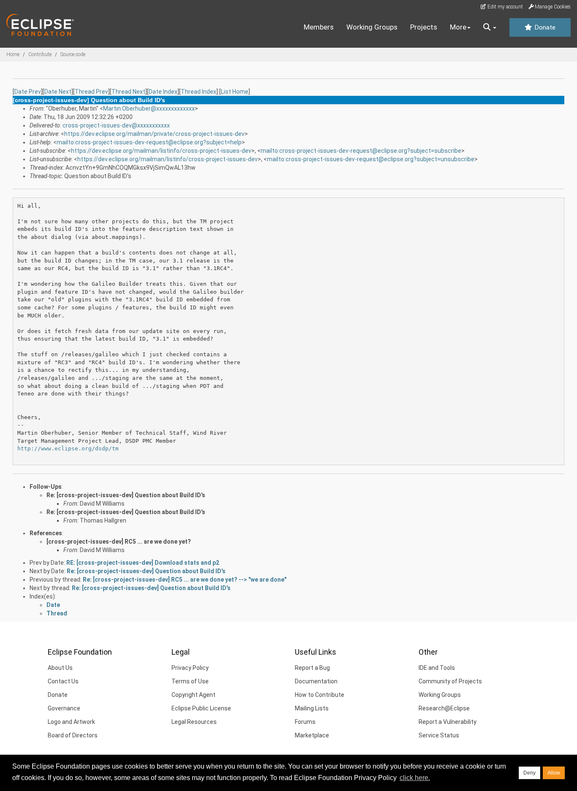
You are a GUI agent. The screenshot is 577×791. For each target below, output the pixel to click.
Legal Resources (194, 721)
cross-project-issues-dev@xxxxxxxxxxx (116, 125)
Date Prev (27, 91)
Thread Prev (91, 91)
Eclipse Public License (201, 708)
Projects (423, 27)
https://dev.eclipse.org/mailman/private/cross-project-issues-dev (154, 133)
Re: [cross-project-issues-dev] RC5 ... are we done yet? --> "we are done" (184, 579)
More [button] (458, 27)
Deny (529, 773)
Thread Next (128, 91)
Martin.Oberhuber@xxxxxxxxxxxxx (149, 108)
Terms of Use (190, 681)
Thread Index (198, 91)
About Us (60, 667)
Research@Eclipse (444, 708)
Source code (72, 54)
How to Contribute (319, 694)
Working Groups (371, 27)
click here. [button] (415, 777)
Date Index (163, 91)
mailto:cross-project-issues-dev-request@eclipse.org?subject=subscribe (361, 150)
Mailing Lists (312, 708)
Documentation (316, 681)
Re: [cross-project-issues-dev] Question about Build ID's (125, 495)
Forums (305, 721)
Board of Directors (73, 735)
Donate (544, 27)
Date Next (57, 91)
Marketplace (312, 735)
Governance (64, 708)
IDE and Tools (437, 667)
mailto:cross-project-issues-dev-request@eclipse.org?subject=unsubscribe (370, 159)
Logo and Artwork (71, 721)
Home (12, 54)
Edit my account (504, 7)
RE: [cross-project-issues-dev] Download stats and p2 (142, 562)
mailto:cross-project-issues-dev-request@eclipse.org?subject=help (149, 142)
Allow (553, 773)
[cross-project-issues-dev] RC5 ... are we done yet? (118, 541)
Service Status (439, 735)
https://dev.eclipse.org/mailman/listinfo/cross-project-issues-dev (161, 150)
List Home (234, 91)
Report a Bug (312, 667)
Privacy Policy (190, 667)
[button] (489, 27)
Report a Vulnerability (447, 721)
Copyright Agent (193, 694)
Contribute (40, 54)
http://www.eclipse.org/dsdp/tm (68, 448)
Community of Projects (450, 681)
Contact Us (63, 681)
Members (319, 27)
